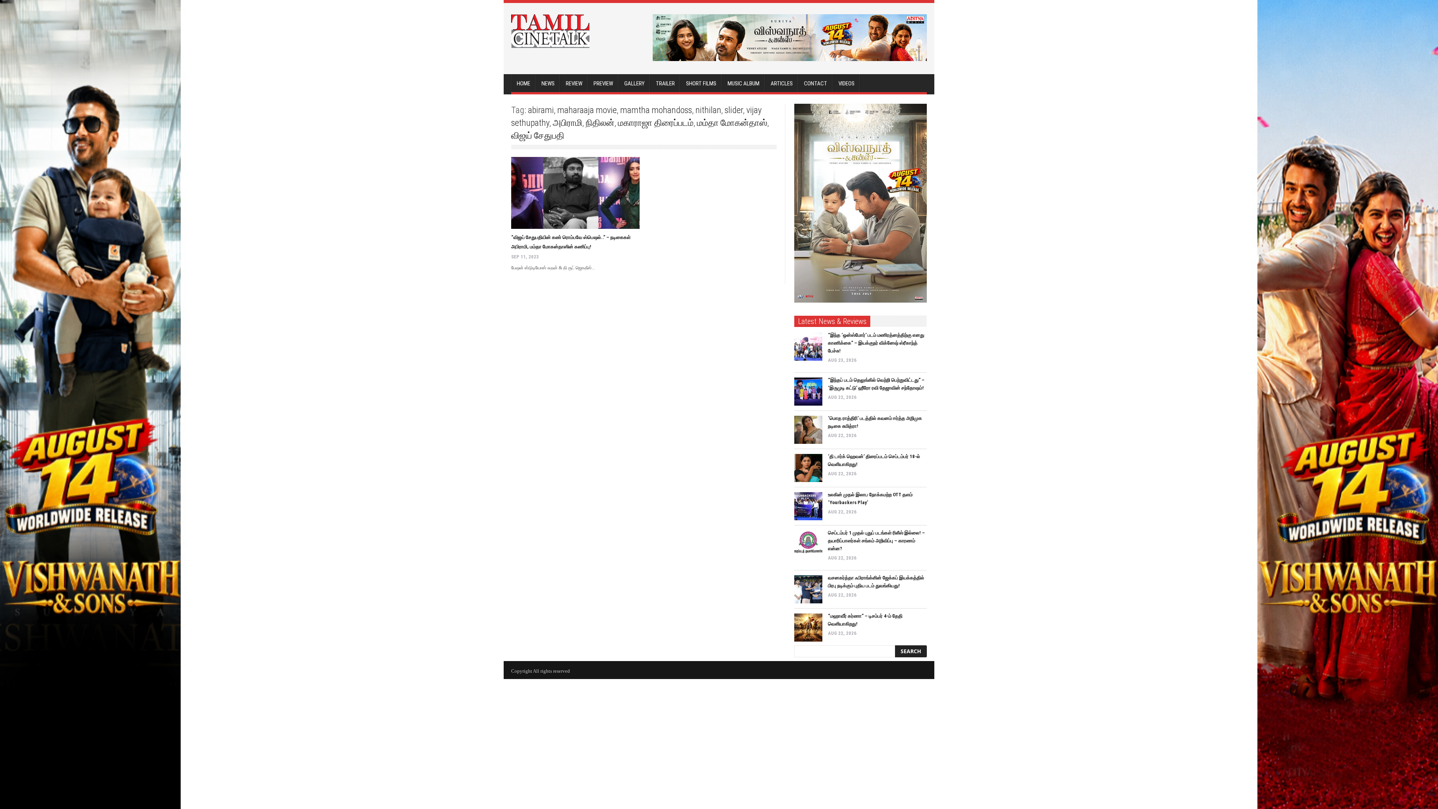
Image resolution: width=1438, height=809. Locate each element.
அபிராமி (567, 123)
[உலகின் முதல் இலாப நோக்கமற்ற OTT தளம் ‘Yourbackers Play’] (808, 506)
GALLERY (634, 83)
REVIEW (574, 83)
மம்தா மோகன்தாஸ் (732, 123)
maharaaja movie (587, 110)
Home (523, 83)
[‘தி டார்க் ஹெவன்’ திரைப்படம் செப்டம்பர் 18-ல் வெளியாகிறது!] (808, 468)
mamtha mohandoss (656, 110)
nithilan (708, 110)
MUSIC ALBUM (743, 83)
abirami (541, 110)
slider (734, 110)
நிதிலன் (600, 123)
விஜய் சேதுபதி (537, 135)
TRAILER (665, 83)
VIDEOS (846, 83)
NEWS (548, 83)
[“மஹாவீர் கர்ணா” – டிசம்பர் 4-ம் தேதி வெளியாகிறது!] (808, 627)
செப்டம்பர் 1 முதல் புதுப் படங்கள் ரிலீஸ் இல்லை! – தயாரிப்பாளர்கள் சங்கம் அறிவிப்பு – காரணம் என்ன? (876, 540)
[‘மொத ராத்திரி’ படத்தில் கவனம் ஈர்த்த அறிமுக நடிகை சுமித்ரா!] (808, 430)
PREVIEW (603, 83)
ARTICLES (782, 83)
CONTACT (815, 83)
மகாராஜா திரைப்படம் (656, 123)
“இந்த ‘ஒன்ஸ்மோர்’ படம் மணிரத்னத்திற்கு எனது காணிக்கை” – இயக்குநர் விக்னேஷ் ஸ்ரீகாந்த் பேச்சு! (876, 343)
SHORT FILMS (701, 83)
